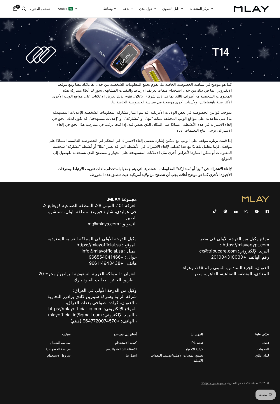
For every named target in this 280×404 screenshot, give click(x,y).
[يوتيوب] (233, 212)
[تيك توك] (212, 211)
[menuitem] (201, 9)
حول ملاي (145, 9)
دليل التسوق (171, 9)
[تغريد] (254, 211)
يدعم (125, 9)
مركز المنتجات (199, 9)
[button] (67, 8)
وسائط (108, 9)
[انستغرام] (243, 211)
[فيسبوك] (264, 211)
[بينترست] (222, 211)
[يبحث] (23, 8)
